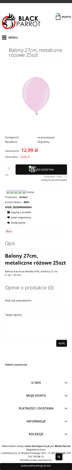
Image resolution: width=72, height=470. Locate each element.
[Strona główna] (21, 21)
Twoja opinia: (13, 315)
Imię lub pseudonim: (18, 300)
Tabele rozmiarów (16, 364)
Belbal (23, 197)
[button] (18, 212)
